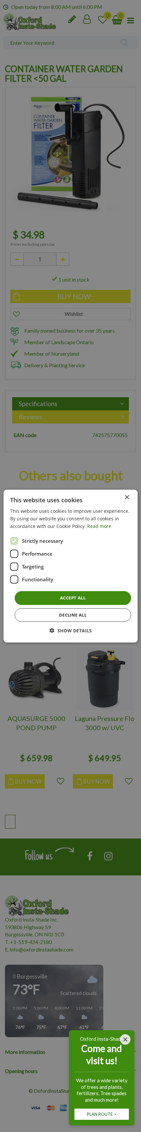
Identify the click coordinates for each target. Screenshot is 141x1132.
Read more (99, 526)
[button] (71, 630)
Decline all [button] (73, 615)
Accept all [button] (73, 598)
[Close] (125, 1039)
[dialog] (71, 565)
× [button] (126, 497)
